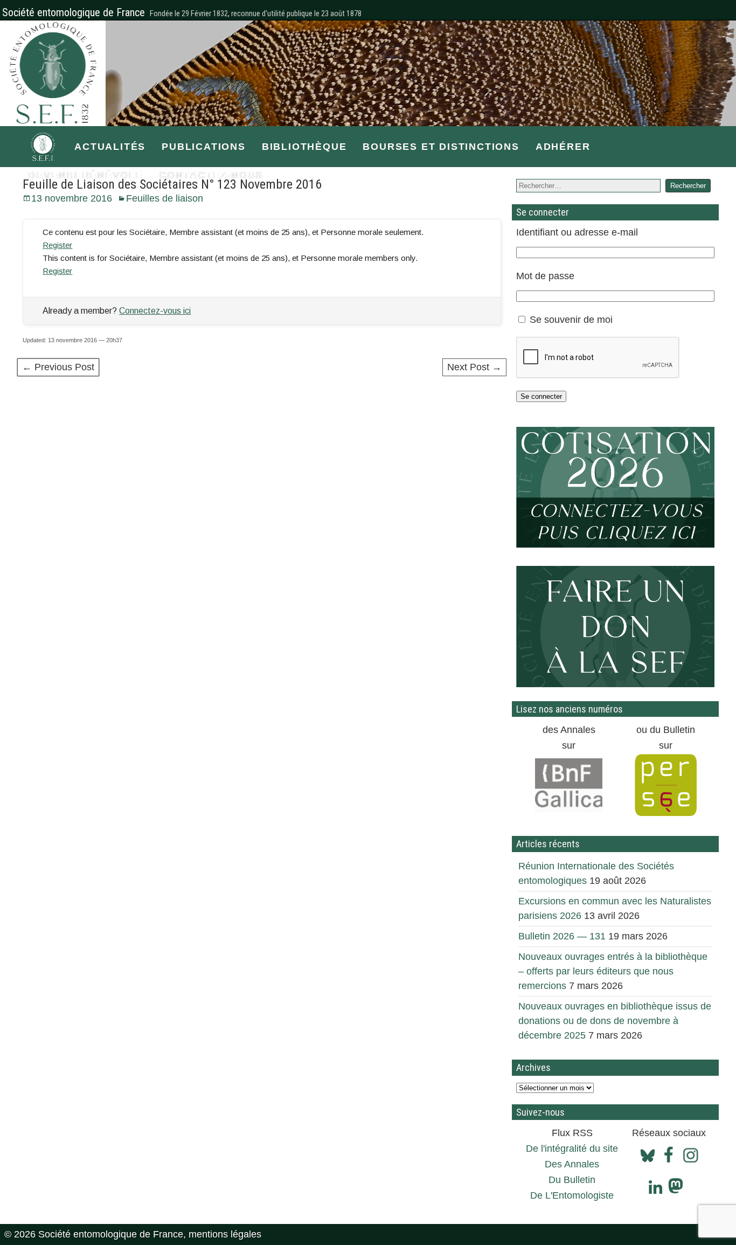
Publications (204, 146)
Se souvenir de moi (571, 319)
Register (57, 245)
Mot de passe (545, 276)
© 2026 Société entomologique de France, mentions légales (132, 1234)
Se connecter (541, 396)
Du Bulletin (571, 1179)
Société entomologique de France (73, 12)
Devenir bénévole (85, 175)
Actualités (109, 146)
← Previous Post (58, 367)
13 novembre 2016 (71, 198)
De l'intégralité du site (572, 1148)
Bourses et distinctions (441, 146)
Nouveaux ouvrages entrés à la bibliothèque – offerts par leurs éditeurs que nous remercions (612, 971)
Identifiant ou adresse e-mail (577, 232)
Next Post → (474, 367)
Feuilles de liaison (164, 198)
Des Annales (572, 1164)
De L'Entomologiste (572, 1195)
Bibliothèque (304, 146)
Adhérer (563, 146)
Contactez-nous (211, 175)
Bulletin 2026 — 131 (562, 936)
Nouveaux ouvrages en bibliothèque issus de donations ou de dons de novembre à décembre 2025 (614, 1021)
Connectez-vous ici (155, 310)
